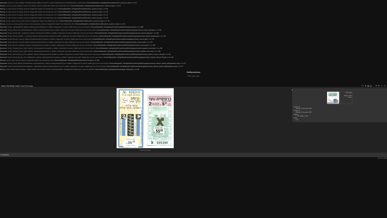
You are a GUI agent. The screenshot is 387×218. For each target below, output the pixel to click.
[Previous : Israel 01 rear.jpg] (379, 85)
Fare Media (10, 86)
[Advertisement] (193, 81)
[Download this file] (371, 85)
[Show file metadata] (368, 85)
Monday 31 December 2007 (304, 108)
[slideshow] (365, 85)
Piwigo (385, 158)
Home (3, 86)
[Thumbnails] (376, 85)
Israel (17, 86)
